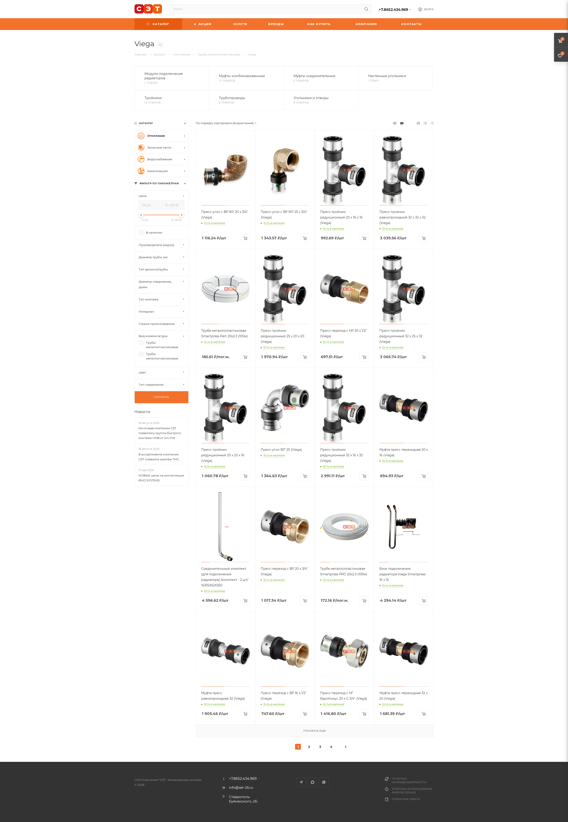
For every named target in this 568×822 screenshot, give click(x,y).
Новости (142, 412)
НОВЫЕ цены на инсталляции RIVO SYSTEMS (161, 478)
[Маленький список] (395, 123)
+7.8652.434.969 (393, 10)
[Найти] (366, 9)
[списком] (425, 123)
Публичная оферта (406, 799)
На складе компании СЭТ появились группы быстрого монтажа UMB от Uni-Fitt (159, 433)
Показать (161, 397)
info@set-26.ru (241, 787)
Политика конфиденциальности (409, 780)
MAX (312, 782)
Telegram (301, 782)
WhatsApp (324, 782)
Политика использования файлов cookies (412, 791)
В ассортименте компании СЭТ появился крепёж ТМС (158, 457)
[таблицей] (432, 123)
